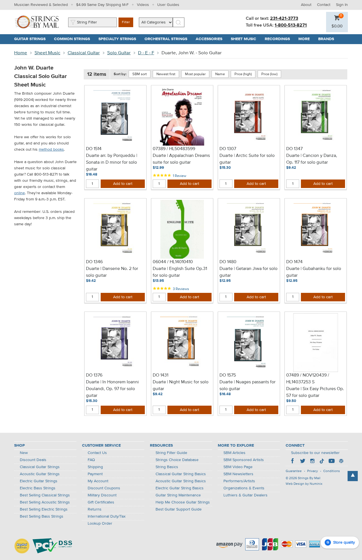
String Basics (167, 467)
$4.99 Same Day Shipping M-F (102, 5)
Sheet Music (47, 53)
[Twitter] (302, 462)
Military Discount (102, 495)
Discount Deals (33, 460)
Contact (323, 5)
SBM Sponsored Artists (243, 460)
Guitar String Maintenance (178, 495)
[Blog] (341, 462)
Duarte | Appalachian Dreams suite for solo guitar (181, 159)
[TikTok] (322, 462)
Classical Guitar (84, 53)
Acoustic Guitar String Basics (181, 481)
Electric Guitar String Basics (180, 488)
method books (51, 150)
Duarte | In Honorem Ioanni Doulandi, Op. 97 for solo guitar (112, 389)
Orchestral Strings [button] (168, 39)
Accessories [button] (211, 39)
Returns (95, 509)
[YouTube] (331, 462)
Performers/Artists (239, 481)
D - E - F (146, 53)
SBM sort (139, 74)
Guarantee (294, 471)
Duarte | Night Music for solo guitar (180, 385)
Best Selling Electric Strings (44, 509)
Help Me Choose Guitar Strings (183, 502)
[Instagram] (312, 462)
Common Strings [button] (74, 39)
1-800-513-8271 (291, 25)
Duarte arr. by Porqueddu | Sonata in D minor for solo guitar (111, 162)
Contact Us (97, 453)
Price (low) (269, 74)
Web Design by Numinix (304, 484)
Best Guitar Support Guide (179, 509)
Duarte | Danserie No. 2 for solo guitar (112, 272)
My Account (98, 481)
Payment (95, 474)
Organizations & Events (243, 488)
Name (220, 74)
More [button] (306, 39)
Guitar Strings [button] (32, 39)
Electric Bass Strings (37, 488)
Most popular (195, 74)
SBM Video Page (238, 467)
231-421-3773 (284, 18)
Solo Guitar (119, 53)
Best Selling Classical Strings (45, 495)
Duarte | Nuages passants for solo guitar (247, 385)
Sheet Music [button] (245, 39)
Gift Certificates (101, 502)
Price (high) (243, 74)
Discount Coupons (104, 488)
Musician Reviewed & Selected (41, 5)
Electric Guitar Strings (38, 481)
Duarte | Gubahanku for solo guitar (313, 272)
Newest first (165, 74)
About (306, 5)
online (19, 193)
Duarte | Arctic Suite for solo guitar (247, 159)
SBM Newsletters (238, 474)
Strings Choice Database (177, 460)
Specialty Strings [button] (119, 39)
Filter (126, 22)
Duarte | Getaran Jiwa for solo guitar (248, 272)
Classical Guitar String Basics (181, 474)
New (24, 453)
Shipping (95, 467)
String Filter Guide (171, 453)
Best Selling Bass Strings (41, 516)
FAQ (91, 460)
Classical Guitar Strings (40, 467)
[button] (337, 26)
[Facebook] (293, 462)
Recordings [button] (279, 39)
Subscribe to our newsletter (315, 453)
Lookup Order (100, 524)
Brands (326, 39)
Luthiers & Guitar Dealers (245, 495)
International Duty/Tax (107, 516)
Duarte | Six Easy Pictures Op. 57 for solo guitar (315, 392)
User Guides (168, 5)
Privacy (312, 471)
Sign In (342, 5)
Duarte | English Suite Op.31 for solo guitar (180, 272)
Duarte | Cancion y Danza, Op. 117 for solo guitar (311, 159)
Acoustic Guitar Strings (40, 474)
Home (20, 53)
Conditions (331, 471)
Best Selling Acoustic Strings (45, 502)
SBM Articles (234, 453)
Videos (143, 5)
